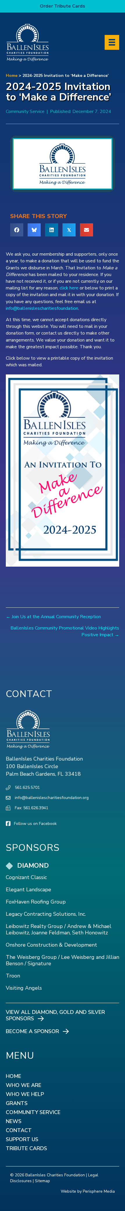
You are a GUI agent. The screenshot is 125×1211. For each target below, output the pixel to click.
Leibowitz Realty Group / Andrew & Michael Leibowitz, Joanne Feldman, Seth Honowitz (58, 929)
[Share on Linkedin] (51, 229)
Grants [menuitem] (17, 1104)
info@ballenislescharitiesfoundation (42, 308)
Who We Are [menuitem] (23, 1086)
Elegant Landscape (28, 889)
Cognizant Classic (26, 877)
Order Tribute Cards (62, 6)
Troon (13, 975)
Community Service (25, 111)
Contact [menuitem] (19, 1131)
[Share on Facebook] (16, 229)
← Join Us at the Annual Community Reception (53, 617)
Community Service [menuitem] (33, 1113)
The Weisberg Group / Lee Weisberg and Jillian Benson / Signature (62, 960)
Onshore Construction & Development (51, 944)
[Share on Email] (86, 229)
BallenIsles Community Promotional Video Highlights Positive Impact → (64, 631)
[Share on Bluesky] (34, 229)
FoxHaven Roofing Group (36, 901)
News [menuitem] (14, 1122)
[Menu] (112, 42)
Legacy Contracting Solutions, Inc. (46, 914)
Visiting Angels (24, 987)
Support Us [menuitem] (22, 1140)
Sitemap (42, 1181)
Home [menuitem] (13, 1077)
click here (69, 288)
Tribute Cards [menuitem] (26, 1149)
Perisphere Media (99, 1191)
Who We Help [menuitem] (25, 1095)
